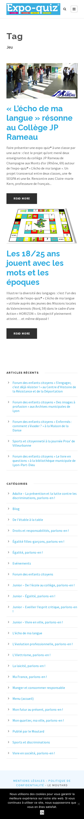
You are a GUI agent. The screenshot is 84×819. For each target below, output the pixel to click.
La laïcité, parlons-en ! (28, 666)
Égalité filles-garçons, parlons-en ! (38, 541)
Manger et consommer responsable (38, 687)
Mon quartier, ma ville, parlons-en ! (38, 720)
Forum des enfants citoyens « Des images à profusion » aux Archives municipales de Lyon (43, 406)
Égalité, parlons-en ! (27, 552)
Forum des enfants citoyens (32, 574)
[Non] (78, 804)
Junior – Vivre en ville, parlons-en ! (37, 622)
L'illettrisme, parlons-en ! (31, 655)
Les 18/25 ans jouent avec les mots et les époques (35, 268)
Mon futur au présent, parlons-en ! (37, 709)
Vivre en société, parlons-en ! (33, 753)
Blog (16, 509)
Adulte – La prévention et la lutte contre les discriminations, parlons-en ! (44, 495)
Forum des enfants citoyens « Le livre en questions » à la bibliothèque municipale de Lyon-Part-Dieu (44, 460)
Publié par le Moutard (28, 731)
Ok (42, 812)
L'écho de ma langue (27, 633)
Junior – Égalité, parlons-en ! (33, 596)
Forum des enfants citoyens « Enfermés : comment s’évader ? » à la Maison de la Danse (42, 425)
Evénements (21, 563)
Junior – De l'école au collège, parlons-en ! (43, 585)
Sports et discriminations (31, 742)
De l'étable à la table (27, 519)
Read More (22, 198)
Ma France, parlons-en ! (29, 677)
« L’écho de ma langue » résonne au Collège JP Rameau (39, 123)
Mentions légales (29, 781)
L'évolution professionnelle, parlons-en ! (42, 644)
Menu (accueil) (23, 698)
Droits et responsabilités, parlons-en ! (40, 530)
